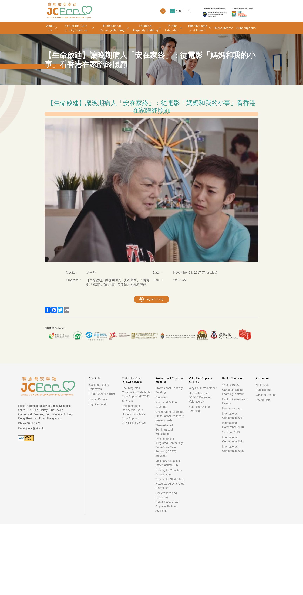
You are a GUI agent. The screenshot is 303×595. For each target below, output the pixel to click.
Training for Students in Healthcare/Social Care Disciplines (169, 483)
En (162, 11)
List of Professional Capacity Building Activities (167, 506)
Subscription (245, 28)
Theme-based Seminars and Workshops (164, 429)
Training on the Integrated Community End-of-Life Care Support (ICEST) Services (169, 447)
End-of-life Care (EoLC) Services (76, 28)
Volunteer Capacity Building (145, 28)
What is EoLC (230, 384)
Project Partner (98, 399)
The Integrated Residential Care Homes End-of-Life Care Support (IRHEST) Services (134, 414)
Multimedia (262, 384)
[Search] (189, 11)
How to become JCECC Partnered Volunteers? (200, 397)
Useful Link (263, 400)
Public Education (172, 28)
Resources (222, 28)
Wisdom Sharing (266, 394)
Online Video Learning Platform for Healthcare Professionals (169, 416)
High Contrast (97, 404)
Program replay (154, 299)
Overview (161, 397)
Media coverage (232, 408)
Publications (263, 389)
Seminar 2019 (231, 432)
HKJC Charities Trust (102, 394)
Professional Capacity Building (112, 28)
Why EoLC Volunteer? (203, 388)
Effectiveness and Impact (197, 28)
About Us (50, 28)
